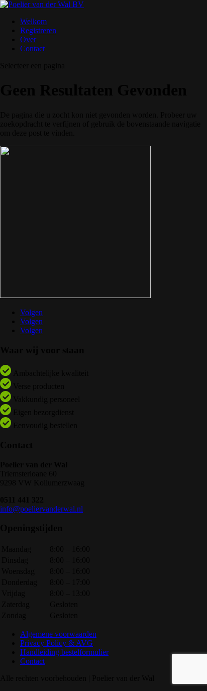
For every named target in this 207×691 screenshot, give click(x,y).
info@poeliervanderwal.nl (41, 509)
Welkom (33, 21)
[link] (41, 504)
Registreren (38, 30)
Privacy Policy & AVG (56, 643)
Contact (32, 48)
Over (28, 39)
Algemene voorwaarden (58, 634)
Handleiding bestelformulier (64, 652)
